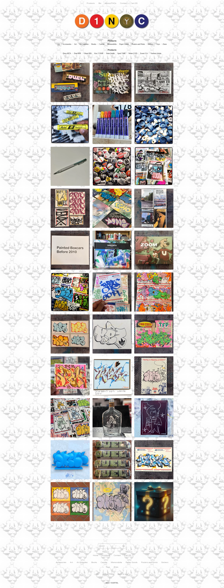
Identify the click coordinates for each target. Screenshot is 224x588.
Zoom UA (144, 53)
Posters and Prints (138, 44)
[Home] (112, 21)
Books (93, 44)
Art (75, 44)
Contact (123, 3)
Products (91, 3)
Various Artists (155, 53)
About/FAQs (110, 3)
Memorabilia (112, 44)
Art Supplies (84, 44)
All (58, 44)
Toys (158, 44)
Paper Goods (124, 44)
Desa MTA (67, 53)
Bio (99, 3)
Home (95, 555)
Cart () (134, 3)
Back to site (123, 574)
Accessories (67, 44)
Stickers (150, 44)
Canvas (101, 44)
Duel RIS (77, 53)
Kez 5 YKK (98, 53)
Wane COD (132, 53)
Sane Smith (110, 53)
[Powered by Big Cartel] (112, 582)
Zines (165, 44)
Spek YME (121, 53)
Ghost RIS (88, 53)
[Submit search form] (123, 546)
